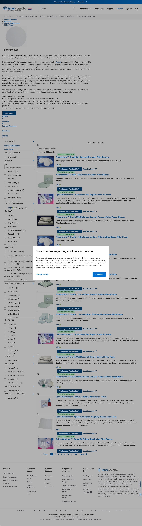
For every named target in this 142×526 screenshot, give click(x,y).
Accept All (99, 275)
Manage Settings (42, 274)
